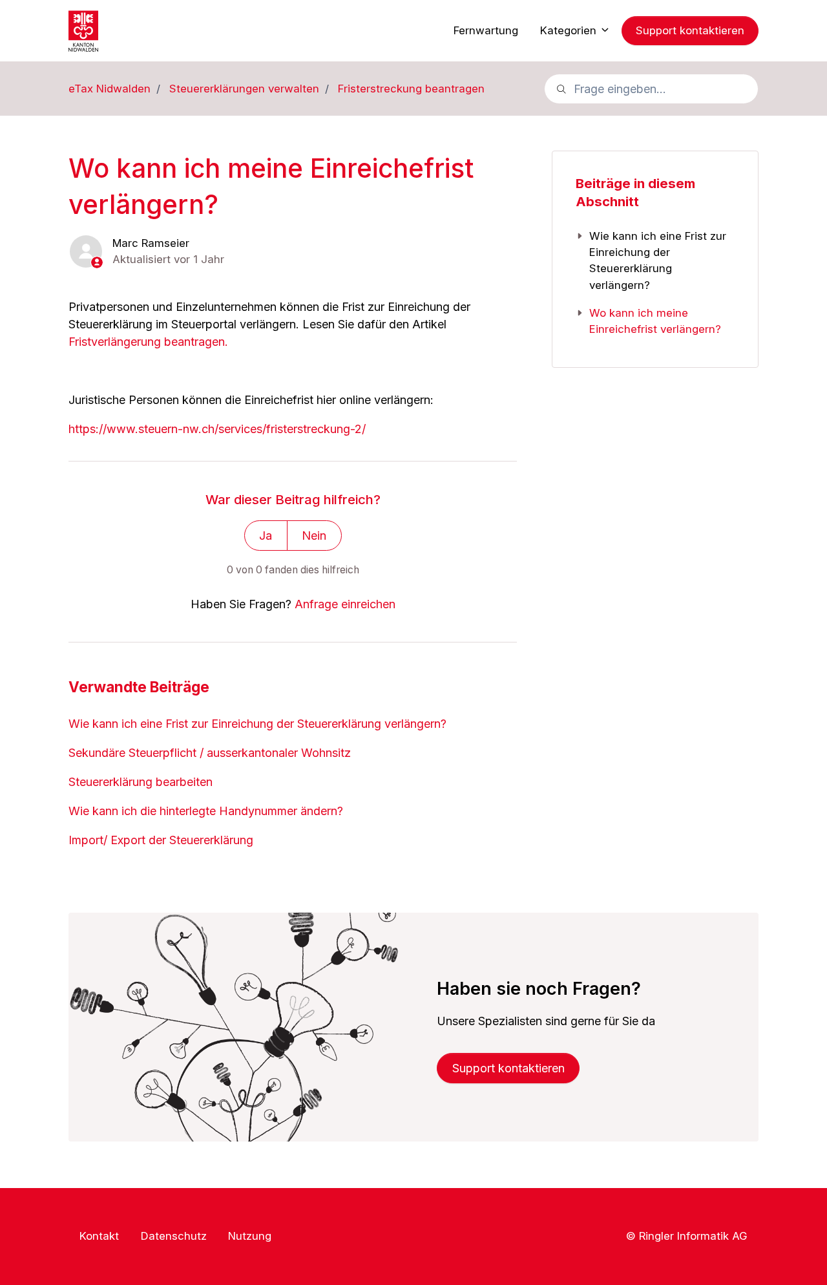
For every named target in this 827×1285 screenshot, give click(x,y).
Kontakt (99, 1235)
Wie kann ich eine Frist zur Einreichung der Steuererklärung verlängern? (257, 723)
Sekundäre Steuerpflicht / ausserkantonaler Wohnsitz (209, 752)
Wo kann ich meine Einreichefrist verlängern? (655, 320)
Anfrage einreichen (345, 604)
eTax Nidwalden (109, 88)
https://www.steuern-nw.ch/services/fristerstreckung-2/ (217, 429)
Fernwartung (486, 30)
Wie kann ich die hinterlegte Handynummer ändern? (205, 811)
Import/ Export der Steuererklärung (160, 840)
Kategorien (570, 30)
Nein (314, 535)
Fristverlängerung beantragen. (148, 341)
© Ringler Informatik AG (686, 1235)
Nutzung (249, 1235)
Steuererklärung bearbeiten (140, 782)
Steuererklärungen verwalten (244, 88)
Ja (265, 535)
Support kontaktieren (690, 30)
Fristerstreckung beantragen (411, 88)
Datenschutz (174, 1235)
